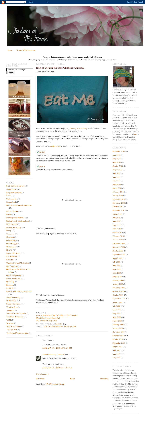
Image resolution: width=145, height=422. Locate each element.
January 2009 (118, 284)
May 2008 (117, 313)
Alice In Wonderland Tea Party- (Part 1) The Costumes (56, 315)
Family (9, 214)
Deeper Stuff (11, 202)
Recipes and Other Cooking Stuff (19, 291)
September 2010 (119, 210)
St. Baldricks (11, 300)
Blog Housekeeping (14, 192)
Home (10, 50)
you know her (55, 146)
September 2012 (119, 151)
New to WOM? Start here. (26, 50)
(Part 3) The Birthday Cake (46, 320)
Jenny (85, 128)
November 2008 (119, 291)
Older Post (104, 378)
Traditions (10, 310)
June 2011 (117, 177)
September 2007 (119, 343)
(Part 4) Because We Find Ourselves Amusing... (60, 67)
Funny (8, 230)
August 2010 (117, 214)
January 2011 (118, 195)
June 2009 (117, 265)
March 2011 (117, 188)
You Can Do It (11, 329)
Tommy (73, 128)
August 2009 (117, 258)
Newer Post (40, 378)
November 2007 (119, 335)
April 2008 (117, 317)
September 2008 (119, 298)
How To (9, 250)
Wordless (9, 323)
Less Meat (10, 259)
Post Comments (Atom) (55, 384)
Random (9, 285)
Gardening (10, 233)
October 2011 (118, 166)
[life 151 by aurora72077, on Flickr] (41, 166)
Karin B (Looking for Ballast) (53, 354)
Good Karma (11, 240)
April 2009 (117, 273)
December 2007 (119, 332)
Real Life (9, 288)
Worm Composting (13, 326)
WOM (8, 320)
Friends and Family (13, 227)
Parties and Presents (13, 278)
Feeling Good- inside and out (17, 221)
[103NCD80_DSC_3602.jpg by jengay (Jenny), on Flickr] (72, 123)
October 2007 (118, 339)
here (135, 134)
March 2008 (117, 321)
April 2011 (117, 184)
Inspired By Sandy (13, 253)
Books (8, 195)
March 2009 (117, 276)
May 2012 (117, 158)
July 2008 (116, 306)
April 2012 (117, 162)
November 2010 (119, 203)
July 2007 (116, 350)
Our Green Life (12, 266)
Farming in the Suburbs (15, 217)
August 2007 (117, 346)
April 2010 (117, 228)
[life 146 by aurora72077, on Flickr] (41, 152)
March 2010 (117, 232)
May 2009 (117, 269)
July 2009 (116, 262)
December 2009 (119, 243)
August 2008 (117, 302)
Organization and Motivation (17, 263)
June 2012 (117, 155)
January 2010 (118, 239)
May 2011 (117, 180)
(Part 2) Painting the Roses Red (48, 318)
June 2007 (117, 354)
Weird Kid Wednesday (14, 316)
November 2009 (119, 247)
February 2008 (118, 324)
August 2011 (117, 169)
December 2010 (119, 199)
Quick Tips (10, 281)
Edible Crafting (12, 211)
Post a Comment (42, 374)
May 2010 (117, 225)
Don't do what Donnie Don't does (19, 205)
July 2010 (116, 217)
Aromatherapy (11, 189)
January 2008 (118, 328)
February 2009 (118, 280)
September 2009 (119, 254)
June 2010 (117, 221)
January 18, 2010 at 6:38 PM (57, 348)
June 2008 (117, 309)
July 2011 (116, 173)
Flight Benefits (12, 224)
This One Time (12, 307)
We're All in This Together (16, 313)
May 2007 (117, 357)
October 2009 (118, 250)
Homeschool (11, 246)
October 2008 (118, 295)
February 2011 (118, 192)
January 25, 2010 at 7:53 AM (57, 367)
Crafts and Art (11, 198)
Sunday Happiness (13, 304)
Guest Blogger (11, 243)
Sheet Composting (13, 297)
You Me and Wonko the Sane (17, 333)
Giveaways (10, 237)
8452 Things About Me (15, 186)
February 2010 (118, 236)
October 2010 (118, 206)
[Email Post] (64, 324)
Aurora (79, 128)
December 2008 (119, 287)
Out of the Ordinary (13, 275)
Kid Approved (11, 256)
